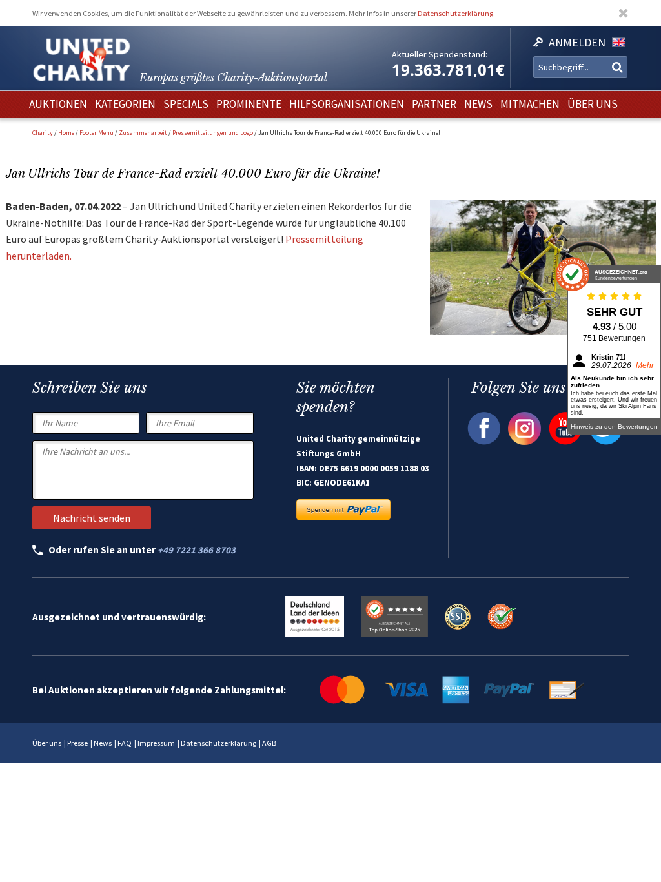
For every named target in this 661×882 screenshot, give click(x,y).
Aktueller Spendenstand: (439, 54)
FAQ (124, 743)
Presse (77, 743)
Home (66, 132)
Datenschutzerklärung (455, 13)
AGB (269, 743)
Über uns (46, 743)
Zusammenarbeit (143, 132)
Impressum (156, 743)
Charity (42, 132)
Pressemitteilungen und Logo (212, 132)
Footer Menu (96, 132)
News (103, 743)
